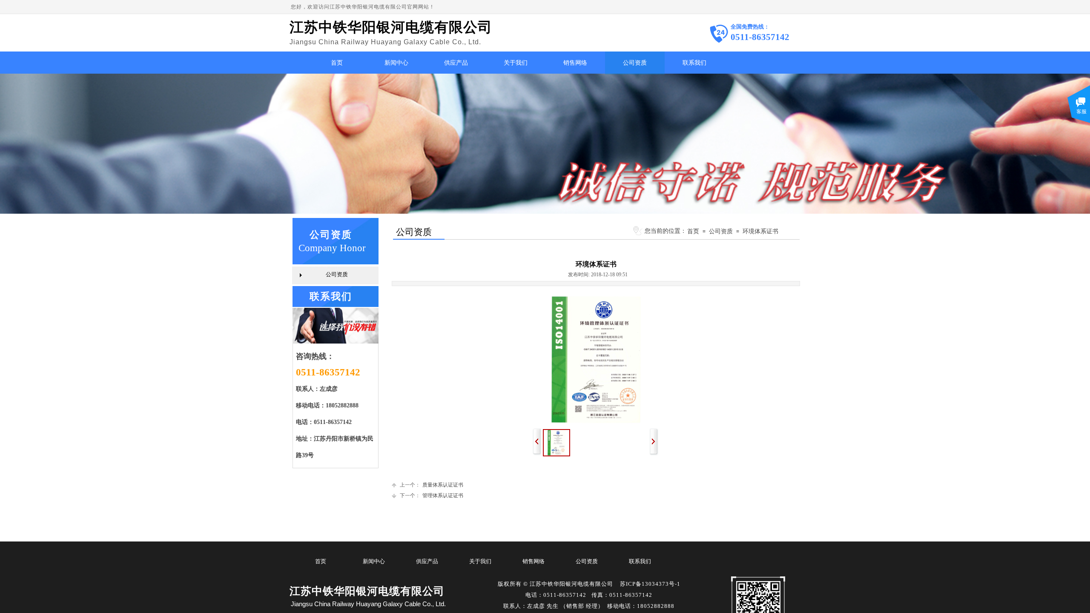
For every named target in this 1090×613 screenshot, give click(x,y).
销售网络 (575, 63)
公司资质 (635, 63)
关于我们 (516, 63)
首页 (337, 63)
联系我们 (694, 63)
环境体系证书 (760, 231)
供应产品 (456, 63)
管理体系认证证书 (431, 495)
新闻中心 (396, 63)
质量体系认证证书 (431, 485)
